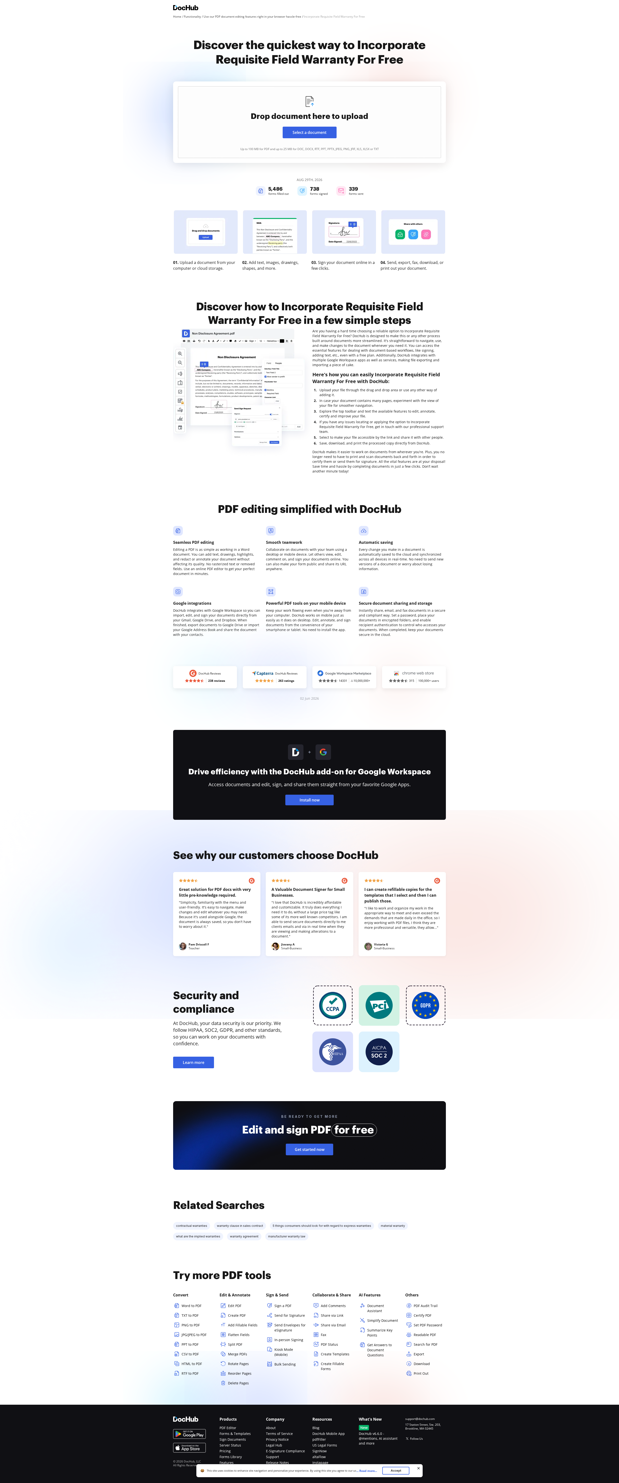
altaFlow (319, 1456)
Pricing (225, 1451)
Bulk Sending (285, 1364)
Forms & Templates (235, 1433)
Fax (323, 1334)
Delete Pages (238, 1383)
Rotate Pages (238, 1363)
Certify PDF (422, 1315)
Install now (310, 800)
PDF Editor (228, 1427)
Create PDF (237, 1315)
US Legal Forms (324, 1445)
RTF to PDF (190, 1373)
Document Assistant (375, 1308)
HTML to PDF (192, 1363)
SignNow (319, 1451)
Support (272, 1456)
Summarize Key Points (379, 1333)
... (366, 1471)
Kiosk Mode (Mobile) (283, 1352)
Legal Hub (274, 1445)
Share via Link (332, 1315)
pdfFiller (319, 1439)
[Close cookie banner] (418, 1468)
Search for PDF (425, 1344)
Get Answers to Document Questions (379, 1350)
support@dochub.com (420, 1419)
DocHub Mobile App (328, 1433)
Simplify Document (382, 1320)
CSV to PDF (190, 1354)
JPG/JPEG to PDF (194, 1334)
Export (419, 1354)
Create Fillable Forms (332, 1366)
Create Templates (335, 1354)
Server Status (230, 1445)
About (271, 1427)
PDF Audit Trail (426, 1305)
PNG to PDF (191, 1325)
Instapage (320, 1462)
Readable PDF (425, 1334)
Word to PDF (191, 1305)
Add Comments (333, 1305)
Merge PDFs (237, 1354)
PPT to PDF (190, 1344)
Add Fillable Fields (243, 1325)
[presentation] (309, 122)
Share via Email (333, 1325)
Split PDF (235, 1344)
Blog (315, 1427)
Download (422, 1363)
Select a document (309, 132)
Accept (396, 1470)
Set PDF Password (428, 1325)
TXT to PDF (190, 1315)
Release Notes (277, 1462)
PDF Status (329, 1344)
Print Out (421, 1373)
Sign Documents (233, 1439)
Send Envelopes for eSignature (290, 1327)
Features (227, 1462)
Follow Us (416, 1439)
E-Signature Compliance (285, 1451)
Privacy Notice (277, 1439)
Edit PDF (234, 1305)
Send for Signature (289, 1315)
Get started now (309, 1149)
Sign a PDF (282, 1305)
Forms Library (231, 1456)
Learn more (193, 1062)
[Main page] (185, 8)
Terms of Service (279, 1433)
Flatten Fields (239, 1334)
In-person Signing (288, 1340)
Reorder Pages (239, 1373)
